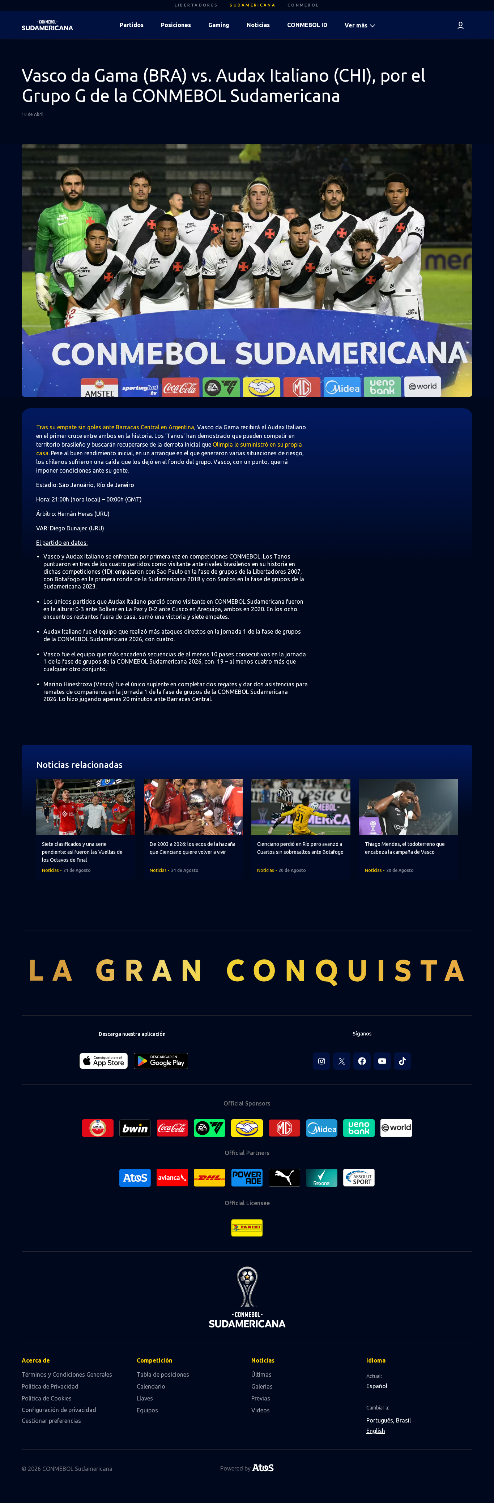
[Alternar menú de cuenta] (460, 25)
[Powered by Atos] (263, 1469)
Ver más (357, 25)
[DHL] (209, 1178)
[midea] (321, 1128)
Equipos (147, 1410)
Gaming (218, 25)
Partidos (132, 25)
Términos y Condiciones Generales (67, 1374)
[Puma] (284, 1178)
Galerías (262, 1386)
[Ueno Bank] (359, 1128)
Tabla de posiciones (163, 1374)
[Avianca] (172, 1177)
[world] (396, 1128)
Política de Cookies (47, 1398)
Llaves (145, 1398)
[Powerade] (247, 1178)
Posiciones (176, 25)
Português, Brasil (388, 1420)
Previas (260, 1398)
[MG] (284, 1128)
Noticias (258, 25)
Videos (260, 1410)
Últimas (261, 1374)
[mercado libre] (247, 1128)
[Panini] (247, 1228)
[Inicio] (47, 25)
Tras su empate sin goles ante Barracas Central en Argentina (115, 427)
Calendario (151, 1386)
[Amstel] (98, 1128)
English (375, 1431)
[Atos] (135, 1178)
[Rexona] (321, 1178)
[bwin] (135, 1128)
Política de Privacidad (50, 1386)
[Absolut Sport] (359, 1177)
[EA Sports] (209, 1128)
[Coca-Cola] (172, 1128)
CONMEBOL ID (307, 25)
